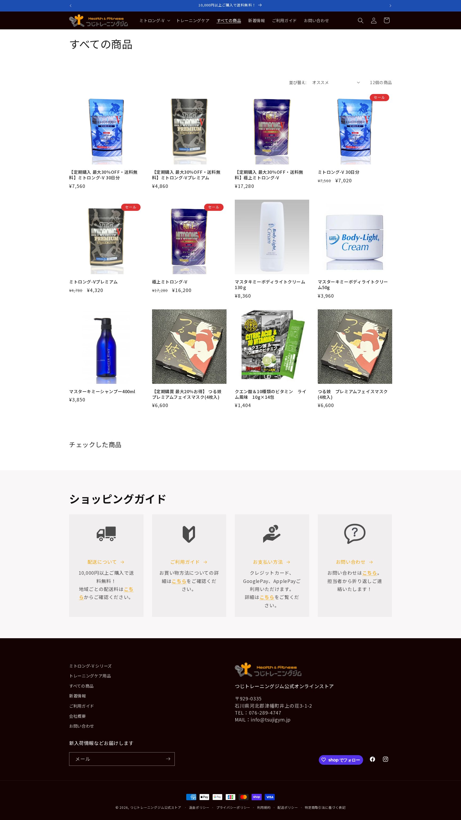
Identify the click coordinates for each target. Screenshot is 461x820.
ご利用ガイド (185, 561)
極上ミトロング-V (170, 282)
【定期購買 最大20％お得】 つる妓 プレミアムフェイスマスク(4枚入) (187, 394)
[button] (154, 20)
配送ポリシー (287, 807)
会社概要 (77, 716)
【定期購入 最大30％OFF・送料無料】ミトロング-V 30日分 (103, 174)
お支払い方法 (268, 561)
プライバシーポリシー (233, 807)
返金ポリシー (199, 807)
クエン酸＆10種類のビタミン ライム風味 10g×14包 (270, 394)
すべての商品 (81, 686)
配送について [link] (102, 561)
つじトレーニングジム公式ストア (155, 807)
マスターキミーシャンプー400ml (102, 391)
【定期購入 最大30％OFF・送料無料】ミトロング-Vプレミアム (186, 174)
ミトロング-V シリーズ (90, 666)
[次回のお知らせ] (390, 5)
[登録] (168, 759)
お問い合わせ (351, 561)
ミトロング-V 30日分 (339, 172)
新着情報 (77, 696)
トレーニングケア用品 (90, 676)
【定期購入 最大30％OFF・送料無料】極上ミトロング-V (269, 174)
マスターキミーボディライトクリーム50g (353, 284)
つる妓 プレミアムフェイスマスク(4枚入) (353, 394)
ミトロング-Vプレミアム (93, 282)
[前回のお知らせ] (71, 5)
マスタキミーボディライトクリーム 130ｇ (272, 284)
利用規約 (264, 807)
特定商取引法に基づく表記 (325, 807)
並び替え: (297, 82)
